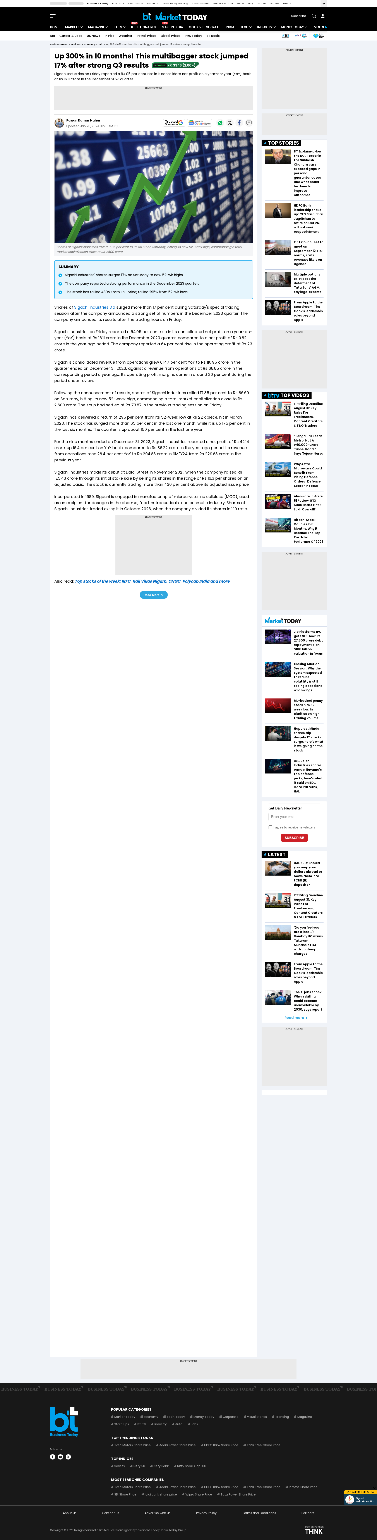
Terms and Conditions (259, 1513)
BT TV (117, 27)
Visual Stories (257, 1417)
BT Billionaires (143, 27)
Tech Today (176, 1417)
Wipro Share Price (198, 1494)
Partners (308, 1513)
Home (54, 27)
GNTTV (287, 3)
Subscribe (298, 16)
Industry (264, 27)
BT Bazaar (118, 3)
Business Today (97, 3)
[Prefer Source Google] (174, 122)
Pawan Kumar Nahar (83, 120)
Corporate (230, 1417)
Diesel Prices (170, 36)
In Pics (109, 36)
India (230, 27)
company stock (93, 44)
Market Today (124, 1417)
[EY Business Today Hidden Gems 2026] (318, 36)
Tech (244, 27)
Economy (151, 1417)
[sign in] (322, 16)
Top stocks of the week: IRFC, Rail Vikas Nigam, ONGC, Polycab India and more (152, 581)
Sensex (119, 1466)
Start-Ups (121, 1424)
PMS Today (193, 36)
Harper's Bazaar (223, 3)
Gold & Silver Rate (204, 27)
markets (76, 44)
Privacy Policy (206, 1513)
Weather (125, 36)
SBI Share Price (125, 1494)
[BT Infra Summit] (301, 36)
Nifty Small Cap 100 (191, 1466)
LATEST (277, 854)
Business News (58, 44)
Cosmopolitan (200, 3)
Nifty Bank (161, 1466)
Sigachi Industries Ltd (94, 307)
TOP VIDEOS (295, 395)
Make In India (172, 27)
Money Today (292, 27)
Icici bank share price (161, 1494)
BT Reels (213, 36)
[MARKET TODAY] (283, 621)
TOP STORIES (283, 143)
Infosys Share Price (303, 1487)
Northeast (153, 3)
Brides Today (245, 3)
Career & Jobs (70, 36)
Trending (282, 1417)
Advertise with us (157, 1513)
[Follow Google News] (199, 122)
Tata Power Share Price (238, 1494)
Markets (72, 27)
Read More (151, 595)
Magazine (96, 27)
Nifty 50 (139, 1466)
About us (69, 1513)
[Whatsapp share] (220, 123)
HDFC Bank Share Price (221, 1445)
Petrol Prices (146, 36)
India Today (135, 3)
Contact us (110, 1513)
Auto (178, 1424)
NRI (52, 36)
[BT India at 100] (285, 36)
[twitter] (68, 1457)
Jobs (194, 1424)
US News (93, 36)
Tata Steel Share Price (263, 1445)
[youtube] (60, 1457)
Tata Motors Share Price (132, 1445)
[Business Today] (175, 16)
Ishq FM (261, 3)
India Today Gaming (175, 3)
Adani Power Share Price (177, 1445)
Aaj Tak (274, 3)
